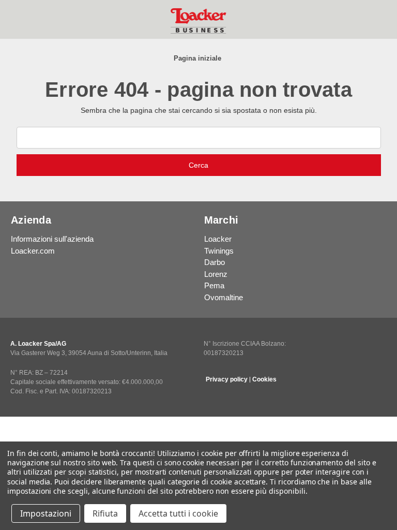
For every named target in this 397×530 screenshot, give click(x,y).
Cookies (264, 379)
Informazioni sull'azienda (52, 238)
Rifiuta (105, 513)
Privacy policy (227, 379)
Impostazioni (45, 513)
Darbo (214, 262)
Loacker (218, 238)
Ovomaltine (223, 297)
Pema (214, 285)
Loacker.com (33, 250)
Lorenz (215, 274)
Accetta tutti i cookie (178, 513)
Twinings (219, 250)
